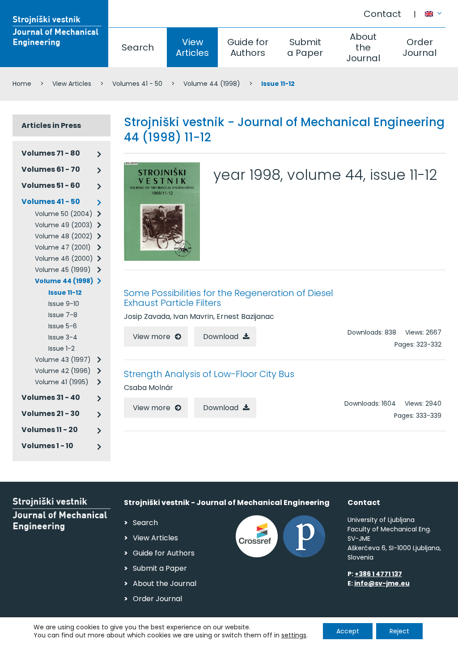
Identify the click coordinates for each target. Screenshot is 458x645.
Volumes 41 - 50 (137, 83)
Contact (382, 14)
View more (151, 336)
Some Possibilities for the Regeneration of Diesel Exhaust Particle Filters (228, 298)
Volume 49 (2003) (64, 225)
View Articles (192, 47)
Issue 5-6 (62, 326)
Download (220, 336)
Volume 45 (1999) (63, 269)
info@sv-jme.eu (382, 583)
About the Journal (363, 47)
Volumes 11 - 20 (49, 429)
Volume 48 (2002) (64, 236)
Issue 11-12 (65, 292)
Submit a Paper (305, 47)
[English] (435, 9)
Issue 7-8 (62, 314)
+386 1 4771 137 (378, 573)
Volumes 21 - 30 (50, 413)
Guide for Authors (247, 47)
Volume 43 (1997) (63, 359)
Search (138, 47)
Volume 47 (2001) (63, 247)
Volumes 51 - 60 (50, 185)
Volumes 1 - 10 (47, 446)
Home (22, 83)
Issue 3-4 (62, 337)
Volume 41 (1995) (62, 382)
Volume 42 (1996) (63, 370)
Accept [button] (347, 631)
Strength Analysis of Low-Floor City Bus (209, 374)
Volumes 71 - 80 (50, 153)
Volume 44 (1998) (211, 83)
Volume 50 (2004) (64, 213)
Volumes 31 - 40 (50, 397)
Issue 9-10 (63, 303)
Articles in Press (51, 125)
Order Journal (420, 47)
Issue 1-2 (61, 348)
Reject (399, 631)
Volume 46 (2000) (64, 258)
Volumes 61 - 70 (50, 169)
